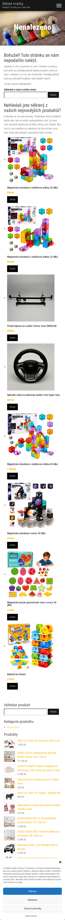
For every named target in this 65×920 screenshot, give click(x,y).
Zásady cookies (31, 916)
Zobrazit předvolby (32, 908)
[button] (60, 862)
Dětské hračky (12, 4)
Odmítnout (32, 900)
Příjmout (32, 891)
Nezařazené (13, 727)
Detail (12, 199)
